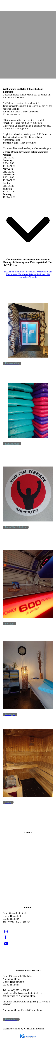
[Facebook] (5, 937)
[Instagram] (6, 932)
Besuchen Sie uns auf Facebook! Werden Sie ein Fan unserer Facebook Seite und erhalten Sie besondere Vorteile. (28, 274)
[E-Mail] (6, 943)
